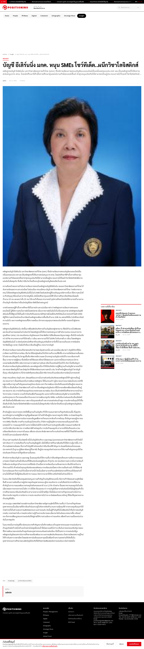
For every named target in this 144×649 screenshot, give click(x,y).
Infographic (56, 16)
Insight (81, 16)
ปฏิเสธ (121, 644)
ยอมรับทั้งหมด (134, 644)
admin (4, 81)
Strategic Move (69, 16)
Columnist (44, 16)
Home (7, 16)
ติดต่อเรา (71, 611)
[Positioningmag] (15, 7)
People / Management (50, 611)
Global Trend (47, 636)
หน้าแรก (5, 54)
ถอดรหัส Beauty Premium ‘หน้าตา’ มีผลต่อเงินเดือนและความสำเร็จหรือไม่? (128, 315)
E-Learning (11, 581)
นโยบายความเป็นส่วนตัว (75, 615)
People (15, 16)
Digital (34, 16)
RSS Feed (71, 622)
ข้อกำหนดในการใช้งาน (75, 618)
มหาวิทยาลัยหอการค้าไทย (25, 581)
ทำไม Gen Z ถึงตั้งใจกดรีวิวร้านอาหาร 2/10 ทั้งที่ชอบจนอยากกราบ (128, 360)
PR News (25, 16)
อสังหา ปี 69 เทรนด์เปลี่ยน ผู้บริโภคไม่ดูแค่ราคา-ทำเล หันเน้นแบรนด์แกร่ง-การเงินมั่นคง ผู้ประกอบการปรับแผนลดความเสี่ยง (128, 330)
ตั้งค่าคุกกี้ (110, 644)
